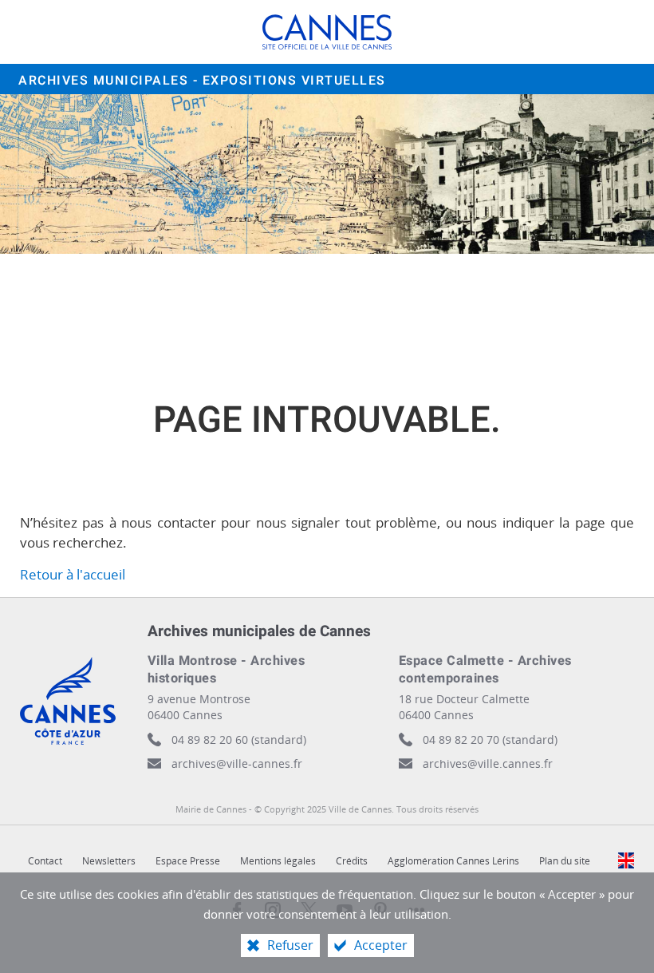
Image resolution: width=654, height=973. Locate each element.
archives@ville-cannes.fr (236, 763)
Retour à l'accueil (72, 574)
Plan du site (564, 861)
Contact (45, 861)
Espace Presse (188, 861)
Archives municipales (202, 80)
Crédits (352, 861)
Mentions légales (278, 861)
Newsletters (109, 861)
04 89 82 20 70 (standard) (490, 739)
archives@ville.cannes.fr (488, 763)
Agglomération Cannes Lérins (453, 861)
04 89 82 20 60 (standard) (238, 739)
